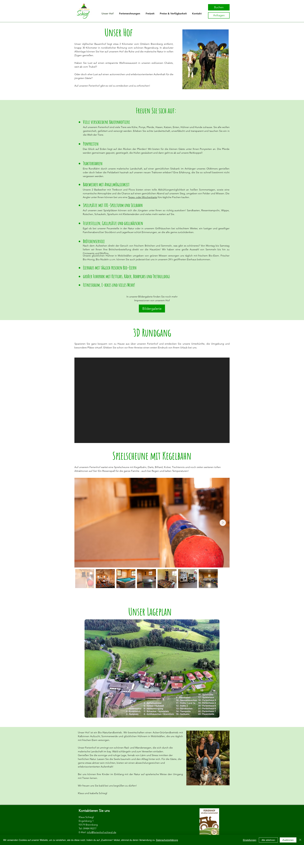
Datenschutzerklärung (167, 840)
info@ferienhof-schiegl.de (101, 832)
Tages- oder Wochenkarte (142, 197)
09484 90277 (89, 828)
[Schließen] (300, 839)
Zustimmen (288, 840)
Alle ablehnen (268, 840)
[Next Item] (223, 523)
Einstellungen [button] (249, 840)
